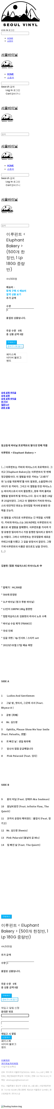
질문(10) (5, 404)
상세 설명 (5, 395)
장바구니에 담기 (9, 999)
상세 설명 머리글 (8, 392)
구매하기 (6, 916)
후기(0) (4, 401)
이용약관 (5, 1060)
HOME (10, 38)
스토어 (10, 41)
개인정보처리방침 (9, 1063)
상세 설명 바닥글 (8, 398)
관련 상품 (5, 407)
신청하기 (6, 1037)
